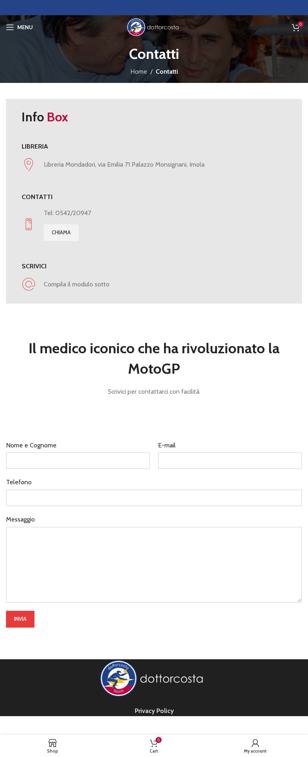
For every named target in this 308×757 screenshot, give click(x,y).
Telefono (19, 482)
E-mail (167, 445)
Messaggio (20, 519)
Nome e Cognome (31, 445)
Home (138, 71)
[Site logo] (154, 26)
